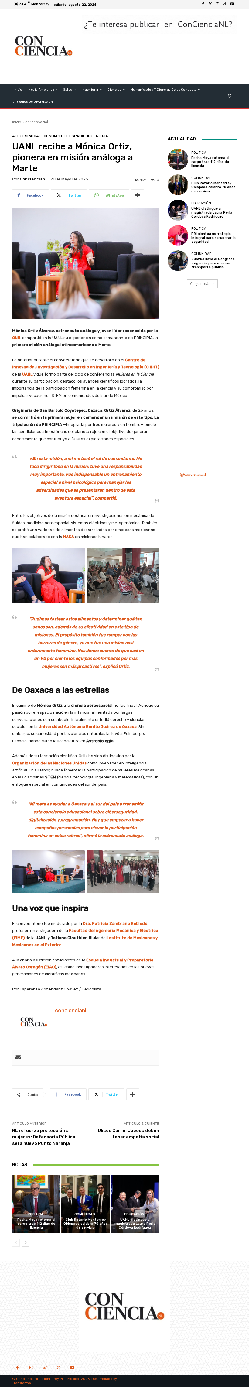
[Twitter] (210, 4)
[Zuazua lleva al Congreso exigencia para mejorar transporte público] (178, 260)
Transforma (21, 1383)
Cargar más (200, 283)
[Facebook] (202, 4)
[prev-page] (16, 1243)
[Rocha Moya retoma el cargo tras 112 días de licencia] (36, 1204)
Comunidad (84, 1214)
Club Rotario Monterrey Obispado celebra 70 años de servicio (85, 1224)
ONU (16, 337)
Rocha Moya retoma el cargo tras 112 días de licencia (36, 1224)
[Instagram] (217, 4)
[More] (137, 195)
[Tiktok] (224, 4)
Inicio (16, 122)
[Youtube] (232, 4)
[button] (230, 96)
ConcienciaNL (27, 1379)
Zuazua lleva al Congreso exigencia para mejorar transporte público (213, 263)
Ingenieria (97, 136)
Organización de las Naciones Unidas (49, 763)
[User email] (18, 1058)
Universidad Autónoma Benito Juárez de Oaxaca (88, 726)
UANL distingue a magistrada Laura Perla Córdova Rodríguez (134, 1224)
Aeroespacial (36, 122)
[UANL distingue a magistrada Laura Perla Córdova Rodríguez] (135, 1204)
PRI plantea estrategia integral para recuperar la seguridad (213, 238)
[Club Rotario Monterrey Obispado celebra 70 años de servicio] (85, 1204)
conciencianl (33, 179)
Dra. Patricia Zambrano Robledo (115, 923)
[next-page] (25, 1243)
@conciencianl (193, 474)
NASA (68, 536)
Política (35, 1214)
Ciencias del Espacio (64, 136)
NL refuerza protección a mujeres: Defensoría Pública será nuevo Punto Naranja (43, 1137)
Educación (134, 1214)
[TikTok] (44, 1368)
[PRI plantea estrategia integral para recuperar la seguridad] (178, 235)
